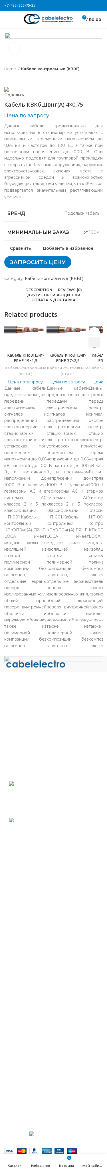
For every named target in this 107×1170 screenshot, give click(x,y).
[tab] (39, 290)
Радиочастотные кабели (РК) (39, 1020)
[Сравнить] (25, 342)
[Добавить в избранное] (94, 332)
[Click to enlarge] (14, 48)
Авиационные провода (32, 885)
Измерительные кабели (33, 922)
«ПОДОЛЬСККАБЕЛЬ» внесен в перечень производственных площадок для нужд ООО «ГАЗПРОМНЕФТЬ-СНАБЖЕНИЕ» (46, 837)
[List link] (53, 710)
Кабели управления (29, 1081)
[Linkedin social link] (97, 5)
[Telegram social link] (101, 5)
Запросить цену (38, 262)
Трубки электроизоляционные (40, 1100)
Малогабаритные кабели (34, 941)
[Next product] (18, 78)
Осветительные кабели (33, 1011)
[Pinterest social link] (94, 5)
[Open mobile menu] (7, 19)
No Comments (47, 811)
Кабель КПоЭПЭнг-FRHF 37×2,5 (67, 358)
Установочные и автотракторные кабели (51, 1091)
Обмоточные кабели (30, 1002)
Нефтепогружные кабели (35, 993)
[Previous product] (7, 78)
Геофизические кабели (33, 913)
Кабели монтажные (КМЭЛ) (37, 983)
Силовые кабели (26, 1030)
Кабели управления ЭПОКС (37, 904)
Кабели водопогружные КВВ (39, 894)
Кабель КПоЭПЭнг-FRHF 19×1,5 (25, 358)
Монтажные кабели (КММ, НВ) (41, 974)
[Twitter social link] (90, 5)
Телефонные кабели (30, 1072)
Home (10, 68)
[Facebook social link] (87, 5)
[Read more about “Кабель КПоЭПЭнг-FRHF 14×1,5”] (94, 342)
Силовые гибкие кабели (34, 1063)
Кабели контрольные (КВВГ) (50, 68)
